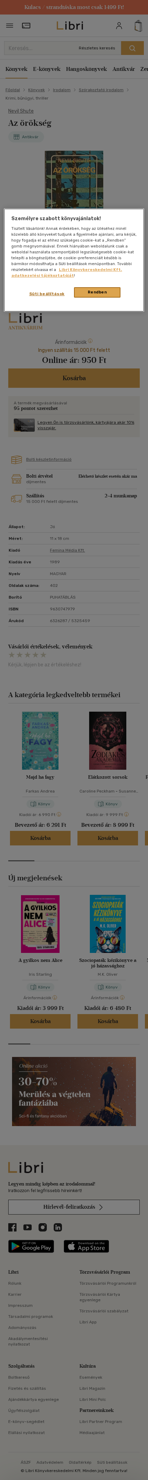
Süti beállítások (47, 294)
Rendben (97, 292)
